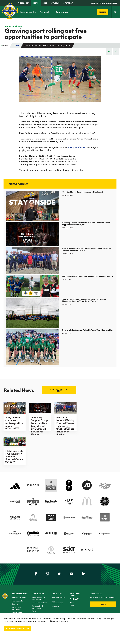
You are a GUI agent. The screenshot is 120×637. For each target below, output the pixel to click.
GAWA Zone (17, 612)
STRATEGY (68, 3)
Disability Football (39, 602)
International (27, 12)
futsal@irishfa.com (76, 147)
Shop (45, 3)
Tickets (103, 604)
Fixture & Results (59, 597)
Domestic (45, 12)
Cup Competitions (57, 602)
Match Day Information (17, 608)
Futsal (34, 611)
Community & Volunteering (37, 607)
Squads (15, 604)
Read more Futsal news (59, 390)
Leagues (55, 606)
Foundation (62, 12)
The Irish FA (23, 3)
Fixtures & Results (19, 597)
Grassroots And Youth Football (38, 598)
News (36, 3)
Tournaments (17, 601)
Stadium (55, 3)
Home (5, 45)
